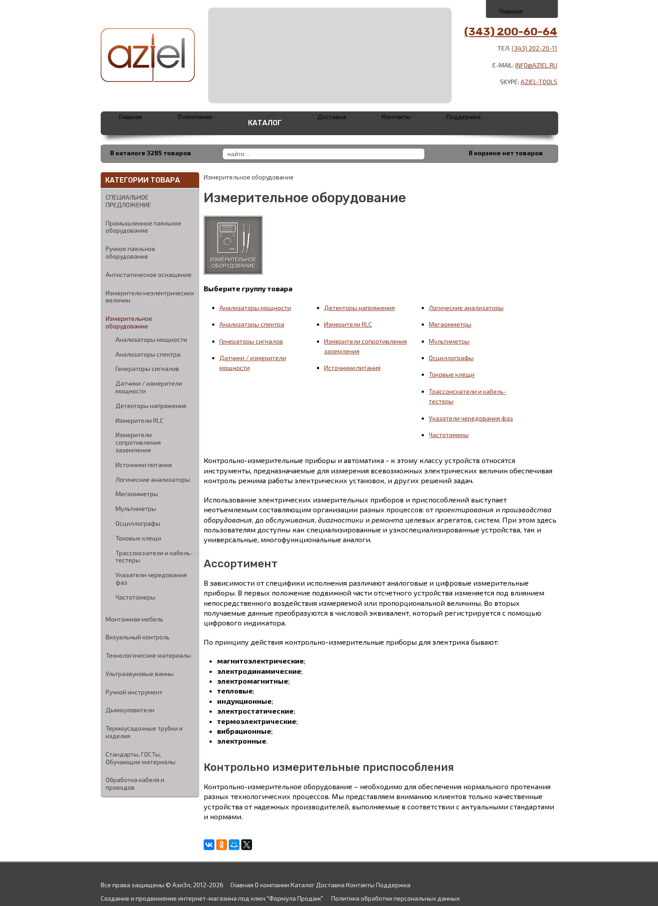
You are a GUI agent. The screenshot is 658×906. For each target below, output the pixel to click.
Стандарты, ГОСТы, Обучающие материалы (140, 758)
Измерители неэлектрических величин (150, 296)
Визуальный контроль (138, 637)
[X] (246, 844)
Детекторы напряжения (150, 405)
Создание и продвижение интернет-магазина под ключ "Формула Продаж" (212, 898)
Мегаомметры (136, 494)
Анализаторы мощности (151, 339)
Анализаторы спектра (147, 354)
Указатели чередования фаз (151, 578)
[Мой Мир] (234, 844)
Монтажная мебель (134, 619)
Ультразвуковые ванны (140, 673)
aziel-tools (539, 81)
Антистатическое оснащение (149, 274)
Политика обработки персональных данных (395, 898)
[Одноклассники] (221, 844)
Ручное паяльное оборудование (130, 252)
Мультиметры (135, 508)
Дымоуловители (130, 710)
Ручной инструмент (134, 692)
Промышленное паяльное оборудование (143, 226)
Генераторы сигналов (147, 368)
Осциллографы (137, 523)
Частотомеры (135, 597)
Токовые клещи (138, 538)
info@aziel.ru (536, 65)
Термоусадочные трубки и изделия (144, 732)
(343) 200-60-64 (510, 32)
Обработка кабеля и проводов (135, 783)
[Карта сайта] (542, 8)
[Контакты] (522, 8)
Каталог (265, 123)
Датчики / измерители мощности (148, 387)
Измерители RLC (139, 420)
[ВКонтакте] (209, 844)
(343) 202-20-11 (534, 48)
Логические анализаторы (152, 479)
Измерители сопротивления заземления (138, 442)
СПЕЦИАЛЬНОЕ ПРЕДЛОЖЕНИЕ (128, 200)
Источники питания (143, 464)
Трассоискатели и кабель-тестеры (154, 556)
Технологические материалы (148, 655)
